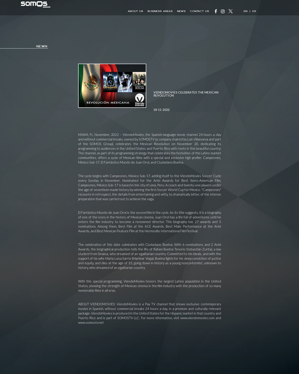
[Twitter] (230, 12)
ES (254, 11)
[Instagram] (223, 12)
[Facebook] (215, 12)
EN (245, 11)
